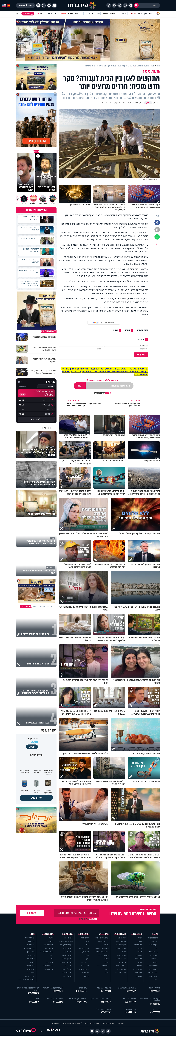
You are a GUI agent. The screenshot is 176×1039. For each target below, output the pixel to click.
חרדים (115, 330)
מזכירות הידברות (154, 988)
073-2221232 (58, 991)
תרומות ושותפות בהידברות (127, 988)
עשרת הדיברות (84, 948)
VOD (150, 13)
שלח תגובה (141, 355)
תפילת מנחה (30, 941)
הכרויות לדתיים (84, 969)
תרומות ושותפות (152, 966)
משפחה (139, 955)
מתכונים (50, 941)
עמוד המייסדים (153, 972)
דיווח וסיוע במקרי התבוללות (78, 998)
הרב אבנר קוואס (67, 972)
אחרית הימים (85, 966)
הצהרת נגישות (153, 976)
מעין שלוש (31, 955)
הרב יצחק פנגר (67, 948)
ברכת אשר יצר (29, 976)
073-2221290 (58, 1001)
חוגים (106, 972)
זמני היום (87, 13)
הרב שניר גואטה (67, 955)
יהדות (140, 938)
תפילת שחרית (29, 938)
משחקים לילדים (103, 955)
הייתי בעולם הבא (120, 972)
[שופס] (49, 5)
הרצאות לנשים (48, 966)
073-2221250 (130, 1012)
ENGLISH (49, 13)
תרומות (63, 13)
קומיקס (106, 959)
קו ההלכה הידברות (129, 998)
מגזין (145, 13)
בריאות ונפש (85, 962)
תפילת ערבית (30, 945)
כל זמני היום (36, 419)
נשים (140, 948)
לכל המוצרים (36, 798)
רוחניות (139, 952)
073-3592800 (81, 991)
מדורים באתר (137, 934)
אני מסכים (102, 393)
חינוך (87, 959)
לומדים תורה (85, 938)
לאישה (51, 938)
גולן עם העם (121, 955)
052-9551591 (106, 1001)
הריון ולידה (49, 962)
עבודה (127, 330)
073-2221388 (106, 991)
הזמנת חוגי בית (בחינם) (55, 998)
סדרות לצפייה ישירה (101, 952)
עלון (81, 13)
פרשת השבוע (137, 969)
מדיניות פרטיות (153, 938)
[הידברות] (81, 5)
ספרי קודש (85, 972)
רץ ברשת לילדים (103, 941)
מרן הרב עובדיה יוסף (66, 941)
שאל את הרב (95, 13)
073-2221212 (131, 991)
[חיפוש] (136, 5)
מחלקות (70, 13)
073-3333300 (130, 1001)
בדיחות (106, 945)
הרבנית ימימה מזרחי (46, 952)
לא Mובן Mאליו (121, 941)
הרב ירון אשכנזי (67, 959)
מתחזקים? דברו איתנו (26, 5)
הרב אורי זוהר (68, 966)
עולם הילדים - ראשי (101, 938)
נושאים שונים (83, 934)
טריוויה (106, 962)
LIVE (41, 13)
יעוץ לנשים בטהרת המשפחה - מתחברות (149, 999)
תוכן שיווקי (138, 976)
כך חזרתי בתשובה (120, 966)
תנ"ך (87, 941)
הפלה (51, 959)
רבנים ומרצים (67, 934)
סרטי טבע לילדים (102, 966)
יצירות (106, 969)
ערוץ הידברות (153, 941)
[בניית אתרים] (53, 1031)
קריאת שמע (30, 959)
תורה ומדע (138, 959)
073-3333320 (33, 993)
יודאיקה (86, 976)
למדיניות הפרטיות (99, 393)
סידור (32, 934)
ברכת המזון (30, 952)
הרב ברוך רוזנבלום (66, 962)
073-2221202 (106, 1012)
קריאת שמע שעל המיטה (26, 979)
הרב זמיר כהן (123, 13)
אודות (156, 979)
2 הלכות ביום (153, 952)
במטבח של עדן (121, 945)
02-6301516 (155, 1004)
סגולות (87, 955)
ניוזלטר (155, 948)
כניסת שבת (154, 959)
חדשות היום (138, 945)
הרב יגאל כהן (68, 952)
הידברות (155, 934)
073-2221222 (155, 991)
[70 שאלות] (43, 5)
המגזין (140, 941)
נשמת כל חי (30, 972)
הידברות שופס (153, 969)
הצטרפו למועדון (27, 14)
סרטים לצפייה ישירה (101, 948)
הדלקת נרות (49, 948)
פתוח (124, 952)
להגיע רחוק (122, 962)
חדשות (140, 13)
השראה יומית (121, 969)
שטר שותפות (132, 13)
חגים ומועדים (137, 972)
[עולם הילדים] (54, 5)
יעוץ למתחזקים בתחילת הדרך (53, 988)
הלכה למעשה (121, 948)
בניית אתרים (42, 1031)
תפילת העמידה (29, 948)
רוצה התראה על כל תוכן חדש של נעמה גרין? (103, 380)
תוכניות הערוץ (120, 934)
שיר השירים (30, 969)
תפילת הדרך (30, 966)
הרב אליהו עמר (67, 976)
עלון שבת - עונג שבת (104, 988)
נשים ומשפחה (48, 934)
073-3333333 (155, 1012)
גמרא (87, 945)
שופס (76, 13)
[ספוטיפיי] (38, 5)
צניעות (51, 955)
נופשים (155, 962)
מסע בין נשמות (121, 959)
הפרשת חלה (49, 969)
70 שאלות (105, 13)
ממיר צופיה (156, 1009)
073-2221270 (34, 1001)
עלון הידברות (153, 945)
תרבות (140, 962)
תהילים (32, 962)
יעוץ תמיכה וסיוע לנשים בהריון (101, 998)
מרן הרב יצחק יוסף (66, 945)
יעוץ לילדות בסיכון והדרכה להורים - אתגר (28, 989)
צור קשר (56, 13)
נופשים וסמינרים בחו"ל (103, 1009)
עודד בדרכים (122, 938)
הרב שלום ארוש (67, 969)
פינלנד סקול (85, 952)
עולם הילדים (113, 13)
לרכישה (32, 746)
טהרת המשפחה (48, 945)
